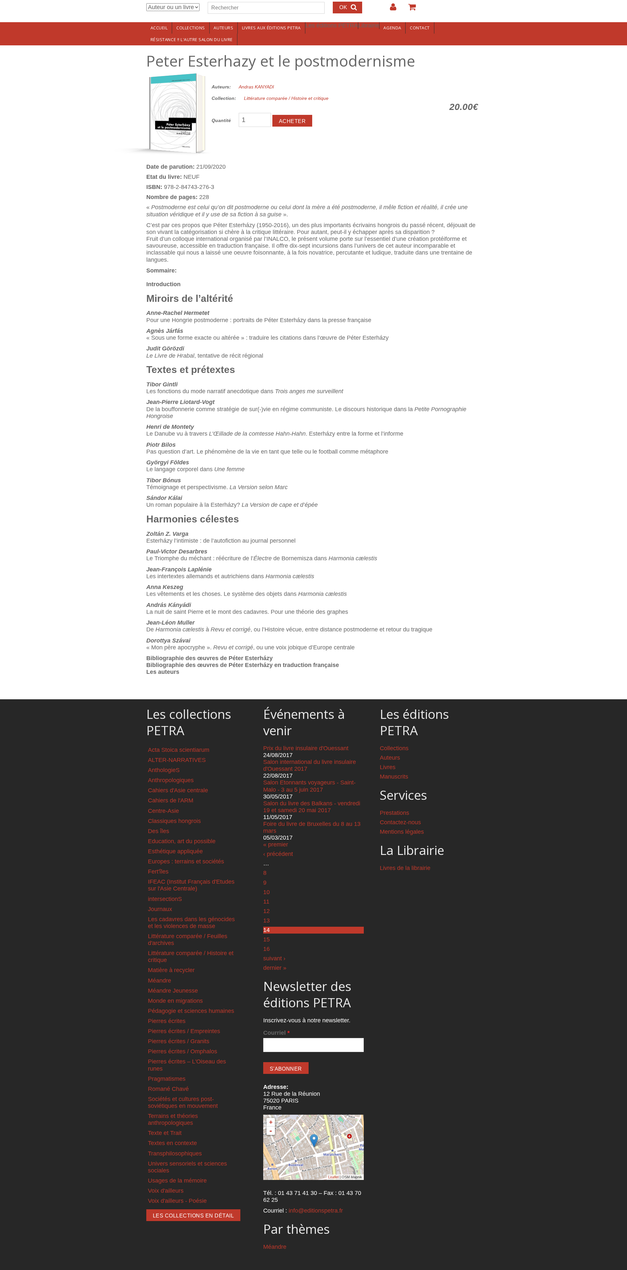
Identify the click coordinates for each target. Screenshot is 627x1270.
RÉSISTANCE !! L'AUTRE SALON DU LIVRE (192, 39)
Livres (387, 767)
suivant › (274, 958)
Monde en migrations (175, 1001)
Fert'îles (158, 871)
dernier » (274, 968)
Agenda (392, 28)
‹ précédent (278, 854)
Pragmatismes (166, 1079)
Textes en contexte (172, 1143)
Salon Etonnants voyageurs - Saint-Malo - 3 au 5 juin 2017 (309, 786)
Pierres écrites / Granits (178, 1041)
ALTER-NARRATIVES (177, 760)
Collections (190, 28)
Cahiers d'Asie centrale (178, 790)
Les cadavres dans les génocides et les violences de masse (191, 922)
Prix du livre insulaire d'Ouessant (305, 748)
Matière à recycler (171, 970)
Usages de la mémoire (177, 1180)
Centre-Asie (163, 811)
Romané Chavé (168, 1089)
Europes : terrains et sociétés (186, 861)
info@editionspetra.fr (316, 1210)
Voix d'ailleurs (166, 1190)
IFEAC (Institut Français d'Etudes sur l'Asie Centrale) (191, 885)
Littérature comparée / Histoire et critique (286, 98)
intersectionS (165, 899)
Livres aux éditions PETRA (271, 28)
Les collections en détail (193, 1215)
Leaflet (333, 1177)
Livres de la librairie (405, 868)
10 (266, 892)
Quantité (221, 120)
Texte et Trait (165, 1133)
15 (266, 939)
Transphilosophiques (175, 1153)
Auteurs (223, 28)
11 (266, 901)
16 (266, 949)
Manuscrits (394, 776)
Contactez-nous (400, 822)
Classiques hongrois (174, 821)
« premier (275, 844)
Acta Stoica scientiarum (178, 750)
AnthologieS (164, 770)
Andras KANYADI (256, 86)
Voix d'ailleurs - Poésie (177, 1201)
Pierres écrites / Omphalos (182, 1051)
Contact (420, 28)
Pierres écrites (166, 1021)
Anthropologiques (171, 780)
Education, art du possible (182, 841)
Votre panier (409, 9)
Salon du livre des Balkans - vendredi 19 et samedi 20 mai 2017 (311, 806)
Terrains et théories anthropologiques (173, 1119)
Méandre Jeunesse (173, 990)
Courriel (276, 1033)
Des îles (158, 831)
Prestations (394, 813)
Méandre (159, 980)
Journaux (160, 909)
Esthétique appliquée (175, 851)
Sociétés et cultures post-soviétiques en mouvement (183, 1102)
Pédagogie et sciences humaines (191, 1011)
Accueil (159, 28)
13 (266, 920)
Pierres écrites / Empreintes (184, 1031)
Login (389, 9)
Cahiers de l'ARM (170, 800)
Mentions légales (402, 832)
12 (266, 911)
